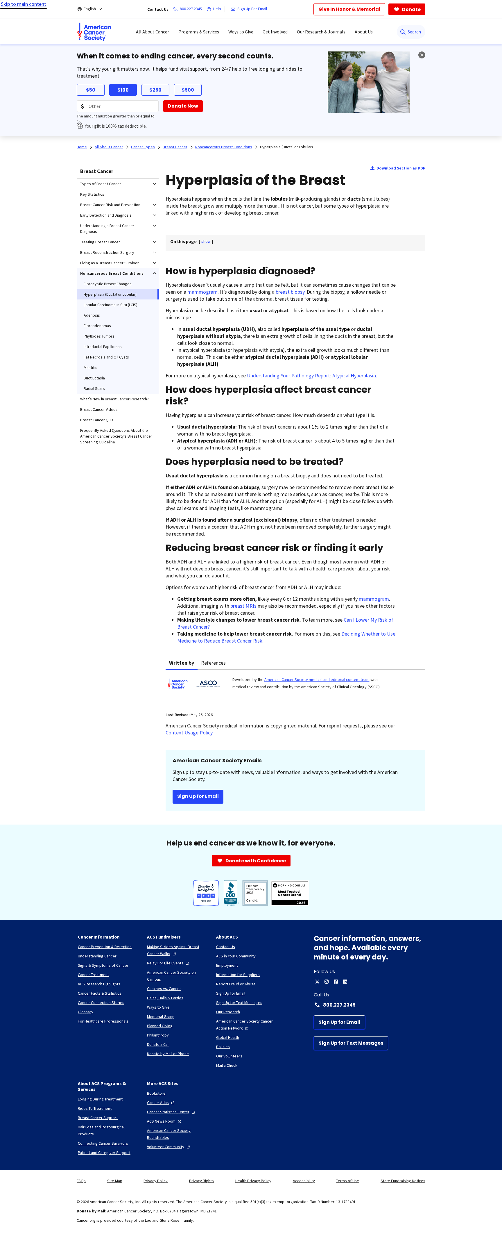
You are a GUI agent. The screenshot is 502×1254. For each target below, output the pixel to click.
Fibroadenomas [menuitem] (97, 325)
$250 (155, 90)
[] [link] (206, 241)
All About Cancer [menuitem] (152, 32)
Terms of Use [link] (347, 1180)
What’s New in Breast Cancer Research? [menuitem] (114, 399)
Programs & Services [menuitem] (198, 32)
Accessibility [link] (304, 1180)
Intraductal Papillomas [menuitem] (103, 346)
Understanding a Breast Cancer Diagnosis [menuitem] (107, 228)
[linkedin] (345, 981)
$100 (123, 90)
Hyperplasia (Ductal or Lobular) (286, 146)
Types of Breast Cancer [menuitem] (100, 183)
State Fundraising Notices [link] (403, 1180)
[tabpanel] (295, 687)
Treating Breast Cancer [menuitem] (100, 242)
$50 (90, 90)
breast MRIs (243, 605)
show (206, 241)
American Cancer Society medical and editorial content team (317, 679)
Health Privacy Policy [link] (253, 1180)
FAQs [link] (81, 1180)
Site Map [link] (114, 1180)
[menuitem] (94, 31)
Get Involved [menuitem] (275, 32)
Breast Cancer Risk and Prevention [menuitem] (110, 204)
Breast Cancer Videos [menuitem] (99, 409)
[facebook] (335, 981)
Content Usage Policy (189, 732)
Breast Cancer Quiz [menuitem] (97, 419)
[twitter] (317, 981)
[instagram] (326, 981)
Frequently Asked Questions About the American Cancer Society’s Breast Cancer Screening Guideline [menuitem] (116, 436)
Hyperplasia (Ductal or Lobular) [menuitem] (110, 294)
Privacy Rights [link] (201, 1180)
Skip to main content (23, 4)
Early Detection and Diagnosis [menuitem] (106, 215)
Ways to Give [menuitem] (240, 32)
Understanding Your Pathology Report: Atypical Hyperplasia (311, 375)
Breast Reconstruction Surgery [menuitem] (107, 252)
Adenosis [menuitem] (92, 315)
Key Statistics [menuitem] (92, 194)
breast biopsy (290, 291)
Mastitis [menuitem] (90, 367)
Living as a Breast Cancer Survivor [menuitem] (109, 262)
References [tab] (213, 662)
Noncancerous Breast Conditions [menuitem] (112, 273)
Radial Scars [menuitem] (94, 388)
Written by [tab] (181, 662)
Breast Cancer (96, 171)
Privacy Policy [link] (156, 1180)
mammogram (202, 291)
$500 (188, 90)
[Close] (421, 54)
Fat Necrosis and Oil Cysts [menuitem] (106, 357)
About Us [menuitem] (364, 32)
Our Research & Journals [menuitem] (321, 32)
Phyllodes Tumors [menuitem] (99, 336)
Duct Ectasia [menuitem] (94, 378)
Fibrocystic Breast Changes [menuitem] (108, 283)
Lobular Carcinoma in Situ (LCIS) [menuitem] (110, 304)
